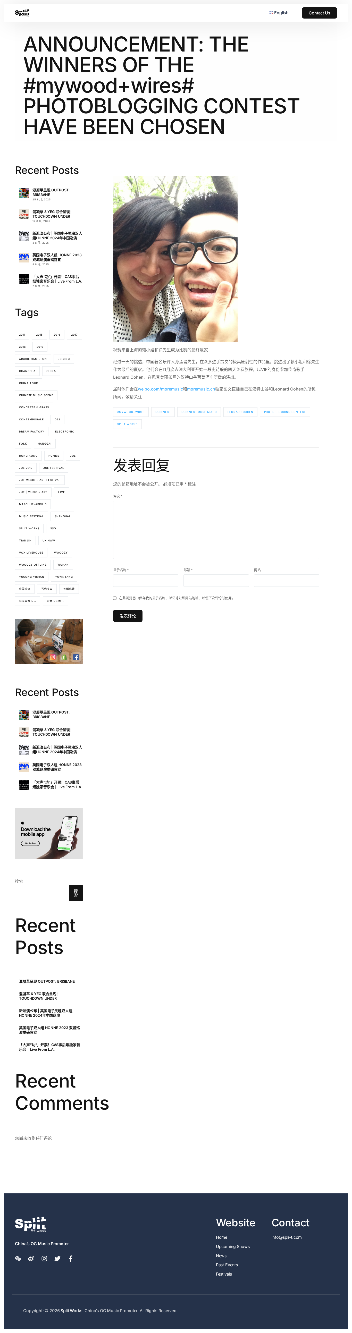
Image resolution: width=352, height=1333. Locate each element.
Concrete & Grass (34, 407)
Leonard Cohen (240, 411)
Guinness (163, 411)
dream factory (31, 431)
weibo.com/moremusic (160, 389)
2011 (22, 334)
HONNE (53, 455)
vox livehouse (31, 552)
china (51, 370)
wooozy (61, 552)
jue (73, 455)
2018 (22, 346)
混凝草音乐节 (27, 600)
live (61, 492)
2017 (74, 334)
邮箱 (187, 570)
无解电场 (69, 588)
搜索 (19, 881)
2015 (39, 334)
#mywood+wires (131, 411)
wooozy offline (33, 564)
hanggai (45, 443)
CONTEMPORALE (31, 419)
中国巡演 (24, 588)
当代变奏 (47, 588)
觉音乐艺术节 (55, 600)
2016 (57, 334)
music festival (31, 516)
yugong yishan (31, 576)
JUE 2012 (25, 467)
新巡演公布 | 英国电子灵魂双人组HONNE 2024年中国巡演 (57, 235)
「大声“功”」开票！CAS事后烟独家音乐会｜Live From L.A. (57, 278)
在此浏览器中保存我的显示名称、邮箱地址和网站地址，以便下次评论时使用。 (177, 598)
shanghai (62, 516)
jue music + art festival (40, 479)
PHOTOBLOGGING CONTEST (285, 411)
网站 (257, 570)
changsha (27, 370)
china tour (28, 383)
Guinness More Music (199, 411)
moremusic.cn (201, 389)
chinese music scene (36, 395)
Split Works (127, 424)
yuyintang (64, 576)
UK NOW (49, 540)
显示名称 (121, 570)
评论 (117, 496)
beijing (64, 358)
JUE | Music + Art (33, 492)
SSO (53, 528)
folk (23, 443)
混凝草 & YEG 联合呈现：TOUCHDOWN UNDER (52, 213)
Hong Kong (28, 455)
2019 (40, 346)
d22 (57, 419)
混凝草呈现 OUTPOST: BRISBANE (51, 192)
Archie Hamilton (33, 358)
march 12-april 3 (33, 504)
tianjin (25, 540)
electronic (64, 431)
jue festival (53, 467)
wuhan (63, 564)
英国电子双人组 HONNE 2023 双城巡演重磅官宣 (56, 257)
